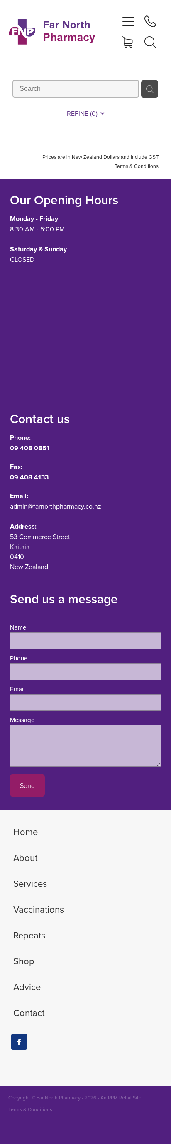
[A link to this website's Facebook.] (19, 1042)
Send (27, 785)
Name (18, 627)
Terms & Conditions (30, 1109)
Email (17, 689)
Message (22, 720)
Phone (18, 658)
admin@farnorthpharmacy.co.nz (55, 506)
